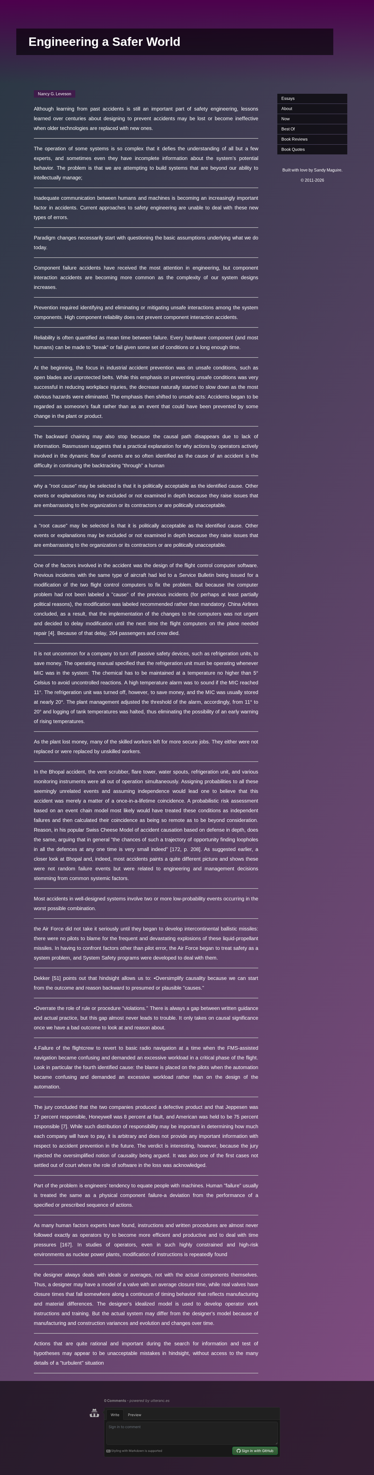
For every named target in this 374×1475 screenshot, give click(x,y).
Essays (288, 98)
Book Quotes (293, 149)
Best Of (288, 129)
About (286, 109)
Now (285, 119)
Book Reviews (294, 139)
